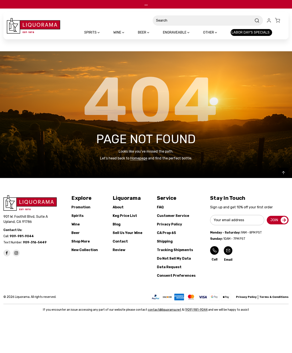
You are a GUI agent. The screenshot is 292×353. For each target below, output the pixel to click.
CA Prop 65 (166, 233)
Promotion (80, 207)
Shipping (165, 241)
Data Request (169, 267)
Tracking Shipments (175, 250)
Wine (75, 224)
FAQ (160, 207)
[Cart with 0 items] (280, 20)
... (146, 4)
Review (119, 250)
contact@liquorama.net (164, 310)
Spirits (77, 216)
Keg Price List (125, 216)
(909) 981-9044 (196, 310)
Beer (75, 233)
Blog (117, 224)
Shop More (80, 241)
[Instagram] (16, 253)
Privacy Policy (169, 224)
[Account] (268, 20)
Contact (120, 241)
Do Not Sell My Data (174, 258)
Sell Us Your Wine (127, 233)
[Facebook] (6, 253)
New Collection (84, 250)
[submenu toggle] (102, 32)
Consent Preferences (176, 276)
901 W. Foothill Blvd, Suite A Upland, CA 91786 (26, 219)
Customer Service (173, 216)
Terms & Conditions (274, 297)
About (118, 207)
